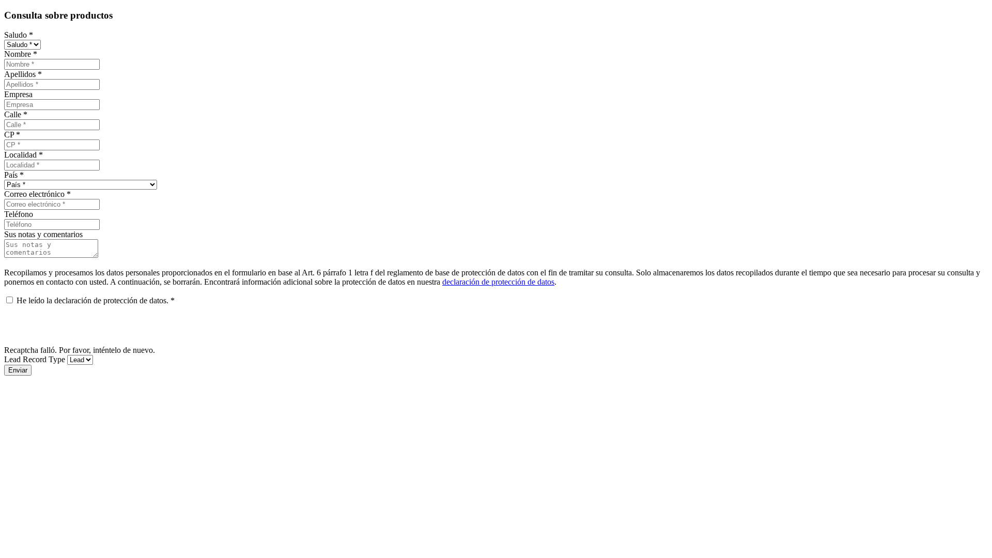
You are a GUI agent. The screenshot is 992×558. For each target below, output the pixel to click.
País (14, 175)
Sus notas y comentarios (43, 234)
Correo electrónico (37, 194)
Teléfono (18, 214)
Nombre (20, 54)
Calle (15, 114)
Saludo (18, 34)
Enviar (17, 370)
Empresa (18, 94)
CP (12, 134)
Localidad (23, 154)
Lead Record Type (34, 359)
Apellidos (23, 74)
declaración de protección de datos (498, 281)
